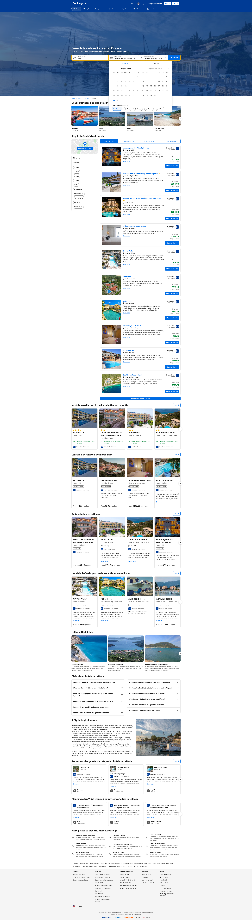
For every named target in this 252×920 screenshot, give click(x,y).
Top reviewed (171, 141)
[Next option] (180, 119)
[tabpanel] (140, 89)
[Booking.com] (80, 3)
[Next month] (168, 68)
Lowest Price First (128, 141)
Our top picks (109, 141)
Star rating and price (150, 141)
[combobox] (90, 58)
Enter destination (81, 56)
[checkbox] (138, 76)
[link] (85, 167)
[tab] (125, 63)
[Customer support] (143, 3)
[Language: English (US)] (138, 3)
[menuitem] (76, 9)
